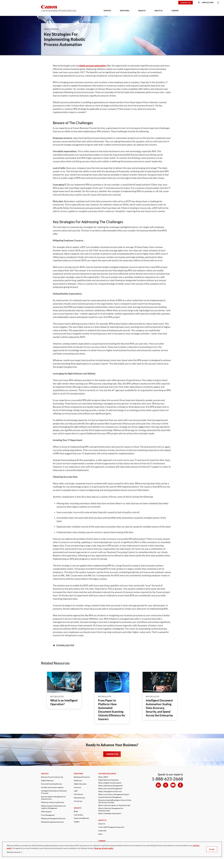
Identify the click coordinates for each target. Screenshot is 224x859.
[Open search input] (218, 2)
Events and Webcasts (81, 818)
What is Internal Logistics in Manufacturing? (114, 805)
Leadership (102, 831)
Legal (76, 791)
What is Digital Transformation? (109, 783)
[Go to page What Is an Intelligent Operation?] (64, 682)
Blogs (76, 811)
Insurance (77, 787)
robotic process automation (92, 65)
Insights (76, 822)
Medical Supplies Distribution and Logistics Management (53, 807)
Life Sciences (78, 794)
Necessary (13, 852)
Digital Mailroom (47, 780)
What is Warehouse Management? (110, 786)
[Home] (9, 2)
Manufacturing (79, 798)
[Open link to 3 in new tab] (180, 785)
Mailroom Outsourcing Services (52, 802)
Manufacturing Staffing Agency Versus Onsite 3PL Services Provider (114, 801)
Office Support (46, 812)
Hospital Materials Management (110, 797)
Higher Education (80, 784)
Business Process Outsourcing (52, 777)
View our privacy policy (104, 848)
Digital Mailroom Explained (108, 780)
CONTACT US (112, 754)
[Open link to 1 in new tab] (165, 785)
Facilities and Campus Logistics (52, 787)
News (100, 834)
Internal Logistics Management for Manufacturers (53, 798)
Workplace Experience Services (52, 822)
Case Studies (78, 815)
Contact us (185, 3)
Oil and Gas (78, 801)
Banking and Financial (82, 777)
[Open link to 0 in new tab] (158, 785)
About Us (101, 824)
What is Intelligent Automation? (109, 813)
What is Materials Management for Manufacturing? (110, 809)
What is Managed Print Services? (110, 791)
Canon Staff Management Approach (111, 827)
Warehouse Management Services (53, 818)
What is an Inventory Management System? (113, 794)
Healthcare (78, 780)
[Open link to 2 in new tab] (173, 785)
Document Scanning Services (51, 784)
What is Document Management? (110, 789)
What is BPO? (103, 777)
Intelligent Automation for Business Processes (54, 792)
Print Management (48, 815)
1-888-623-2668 (207, 2)
